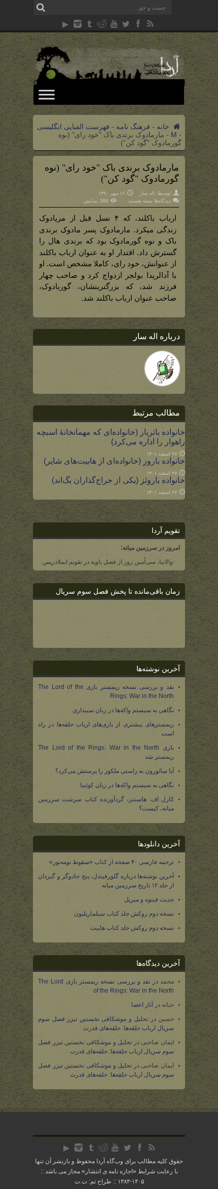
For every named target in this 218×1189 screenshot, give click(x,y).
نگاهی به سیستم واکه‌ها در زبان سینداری (123, 710)
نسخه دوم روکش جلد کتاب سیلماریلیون (124, 913)
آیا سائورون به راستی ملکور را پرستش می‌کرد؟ (114, 770)
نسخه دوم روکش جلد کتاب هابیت (132, 927)
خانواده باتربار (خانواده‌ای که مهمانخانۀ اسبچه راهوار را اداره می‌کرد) (111, 436)
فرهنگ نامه (133, 126)
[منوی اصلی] (47, 94)
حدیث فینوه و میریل (149, 899)
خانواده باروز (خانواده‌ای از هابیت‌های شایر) (114, 460)
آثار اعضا (142, 1004)
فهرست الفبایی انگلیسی (73, 126)
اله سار (147, 193)
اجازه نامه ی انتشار (109, 1171)
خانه (164, 126)
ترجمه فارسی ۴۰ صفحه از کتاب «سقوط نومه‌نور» (111, 862)
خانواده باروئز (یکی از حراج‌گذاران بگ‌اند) (118, 479)
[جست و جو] (40, 7)
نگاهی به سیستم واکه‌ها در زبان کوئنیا (127, 785)
